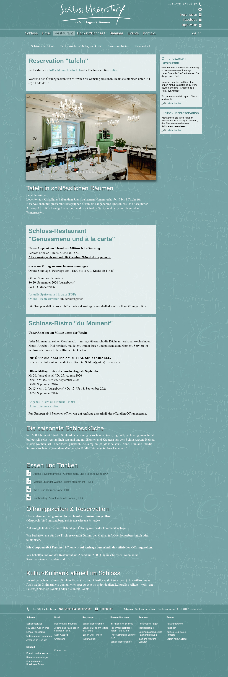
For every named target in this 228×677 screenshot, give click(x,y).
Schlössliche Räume (43, 46)
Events (133, 33)
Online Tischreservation (43, 299)
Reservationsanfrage (37, 657)
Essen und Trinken (118, 46)
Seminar (116, 33)
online (114, 70)
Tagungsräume (146, 627)
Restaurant (64, 33)
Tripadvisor (189, 25)
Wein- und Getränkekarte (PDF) (52, 490)
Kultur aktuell (142, 46)
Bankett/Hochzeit (91, 33)
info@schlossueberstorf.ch (64, 70)
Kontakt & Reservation (78, 608)
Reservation (188, 14)
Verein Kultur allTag (176, 639)
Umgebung (59, 639)
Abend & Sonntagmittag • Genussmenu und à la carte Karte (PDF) (71, 473)
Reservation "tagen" (149, 623)
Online (87, 535)
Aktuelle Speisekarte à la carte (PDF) (52, 294)
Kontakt (149, 33)
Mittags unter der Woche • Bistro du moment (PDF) (63, 481)
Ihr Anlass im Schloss (121, 623)
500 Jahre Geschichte (37, 627)
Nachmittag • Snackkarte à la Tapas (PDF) (58, 498)
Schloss (31, 33)
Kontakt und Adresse (37, 653)
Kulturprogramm (175, 623)
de (194, 33)
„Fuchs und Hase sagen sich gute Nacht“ (66, 629)
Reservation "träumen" (65, 623)
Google (36, 528)
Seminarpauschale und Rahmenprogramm (150, 633)
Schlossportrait (34, 623)
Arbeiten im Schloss (36, 640)
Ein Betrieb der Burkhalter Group (35, 663)
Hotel (46, 33)
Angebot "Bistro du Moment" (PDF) (51, 402)
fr (199, 33)
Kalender (171, 627)
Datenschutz (60, 650)
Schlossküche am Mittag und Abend (81, 46)
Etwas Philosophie (35, 632)
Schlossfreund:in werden (39, 636)
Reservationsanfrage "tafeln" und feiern (121, 629)
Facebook (190, 19)
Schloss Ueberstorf (96, 14)
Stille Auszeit (61, 634)
